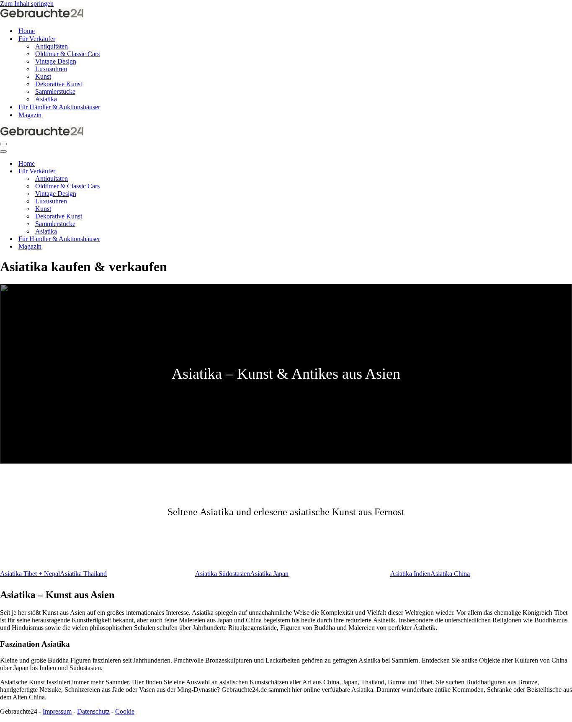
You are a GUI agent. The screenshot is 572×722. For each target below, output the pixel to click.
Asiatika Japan (269, 573)
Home (26, 30)
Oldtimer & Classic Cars (67, 53)
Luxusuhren (51, 68)
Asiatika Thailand (83, 573)
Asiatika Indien (410, 573)
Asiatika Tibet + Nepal (30, 573)
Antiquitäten (51, 46)
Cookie (124, 711)
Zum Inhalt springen (27, 3)
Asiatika (46, 99)
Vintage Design (55, 61)
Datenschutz (93, 711)
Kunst (43, 76)
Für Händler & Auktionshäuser (59, 106)
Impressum (57, 711)
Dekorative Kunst (58, 83)
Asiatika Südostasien (222, 573)
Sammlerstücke (55, 91)
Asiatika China (450, 573)
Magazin (29, 114)
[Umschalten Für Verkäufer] (146, 171)
